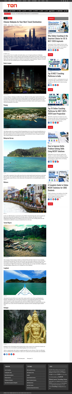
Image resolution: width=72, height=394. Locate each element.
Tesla (62, 384)
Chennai (50, 372)
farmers (64, 372)
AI (53, 369)
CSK (53, 372)
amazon (59, 369)
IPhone (66, 374)
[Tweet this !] (7, 354)
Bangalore (62, 371)
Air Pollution (56, 369)
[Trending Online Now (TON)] (36, 6)
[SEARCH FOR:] (62, 13)
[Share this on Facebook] (4, 354)
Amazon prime (63, 369)
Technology (58, 384)
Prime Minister (54, 383)
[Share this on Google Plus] (9, 354)
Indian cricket (62, 374)
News (50, 383)
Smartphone (64, 383)
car (64, 371)
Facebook (60, 372)
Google (51, 374)
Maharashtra (51, 381)
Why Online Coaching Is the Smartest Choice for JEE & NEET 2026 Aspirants (58, 38)
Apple (50, 371)
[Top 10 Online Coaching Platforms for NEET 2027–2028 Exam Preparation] (58, 104)
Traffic (64, 384)
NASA (66, 381)
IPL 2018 (50, 376)
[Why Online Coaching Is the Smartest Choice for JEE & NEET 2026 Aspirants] (58, 32)
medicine (55, 381)
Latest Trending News (60, 379)
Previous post (22, 358)
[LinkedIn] (65, 0)
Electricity (57, 372)
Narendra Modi (62, 381)
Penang (20, 25)
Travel (50, 386)
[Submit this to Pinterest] (14, 354)
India (58, 374)
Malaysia (16, 25)
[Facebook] (61, 0)
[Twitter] (63, 0)
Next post (29, 358)
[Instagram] (67, 0)
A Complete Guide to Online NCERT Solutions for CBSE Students (58, 187)
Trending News (60, 386)
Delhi (55, 372)
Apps (52, 371)
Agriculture (51, 369)
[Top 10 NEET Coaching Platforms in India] (58, 69)
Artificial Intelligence (56, 371)
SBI (60, 383)
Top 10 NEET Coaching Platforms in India (56, 74)
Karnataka (54, 376)
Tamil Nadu (53, 384)
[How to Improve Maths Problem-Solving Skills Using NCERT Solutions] (58, 142)
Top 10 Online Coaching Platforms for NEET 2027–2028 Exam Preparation (57, 111)
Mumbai (58, 381)
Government (55, 374)
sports (50, 384)
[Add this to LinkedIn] (11, 354)
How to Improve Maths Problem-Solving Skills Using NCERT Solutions (56, 148)
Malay (12, 25)
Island (9, 25)
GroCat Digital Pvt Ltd (27, 392)
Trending (54, 386)
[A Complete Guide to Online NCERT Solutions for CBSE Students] (58, 181)
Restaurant (58, 383)
